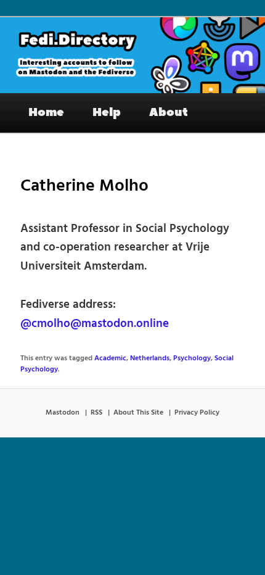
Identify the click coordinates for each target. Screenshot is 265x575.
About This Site (138, 412)
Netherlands (149, 358)
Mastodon (63, 412)
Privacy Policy (196, 412)
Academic (110, 358)
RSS (96, 412)
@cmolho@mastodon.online (94, 324)
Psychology (192, 358)
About (168, 112)
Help (106, 112)
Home (46, 112)
